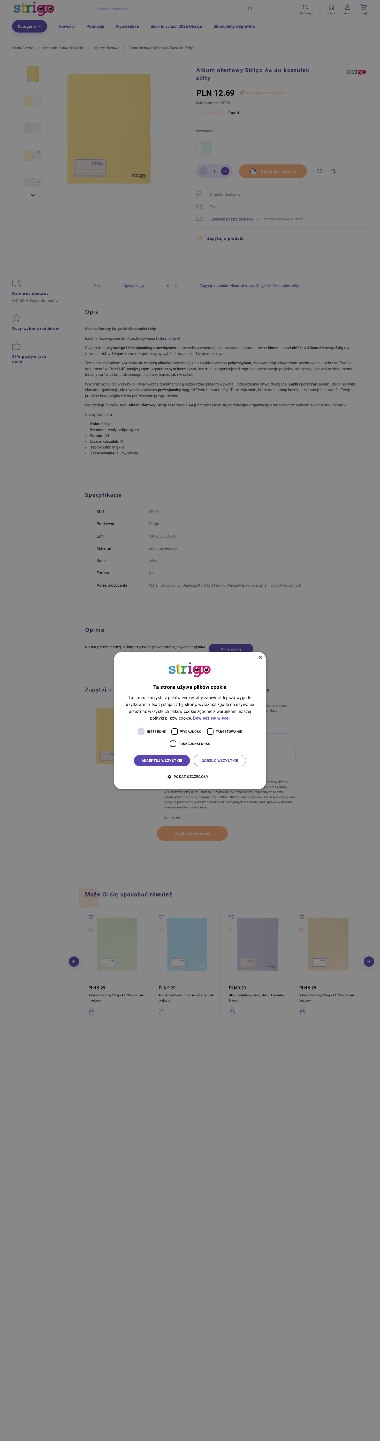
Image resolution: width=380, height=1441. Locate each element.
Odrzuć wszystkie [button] (220, 760)
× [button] (260, 657)
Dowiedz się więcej (211, 718)
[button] (189, 776)
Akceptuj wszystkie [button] (162, 760)
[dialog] (190, 720)
